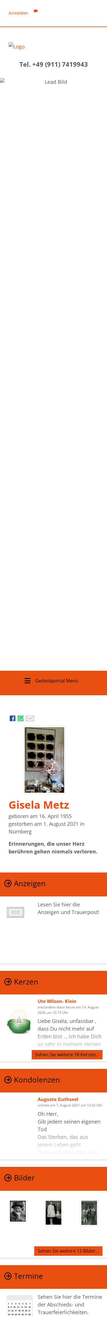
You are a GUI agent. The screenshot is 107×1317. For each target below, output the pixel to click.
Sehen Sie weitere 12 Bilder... (68, 1251)
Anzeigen (30, 883)
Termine (28, 1276)
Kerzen (26, 982)
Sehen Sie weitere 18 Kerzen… (67, 1054)
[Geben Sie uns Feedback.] (36, 13)
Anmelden (18, 13)
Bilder (24, 1178)
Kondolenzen (37, 1080)
